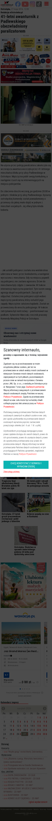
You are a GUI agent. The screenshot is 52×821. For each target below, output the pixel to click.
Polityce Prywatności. (28, 454)
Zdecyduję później (11, 471)
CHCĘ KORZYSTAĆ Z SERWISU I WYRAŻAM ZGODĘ (26, 465)
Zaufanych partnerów (35, 387)
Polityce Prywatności (12, 397)
